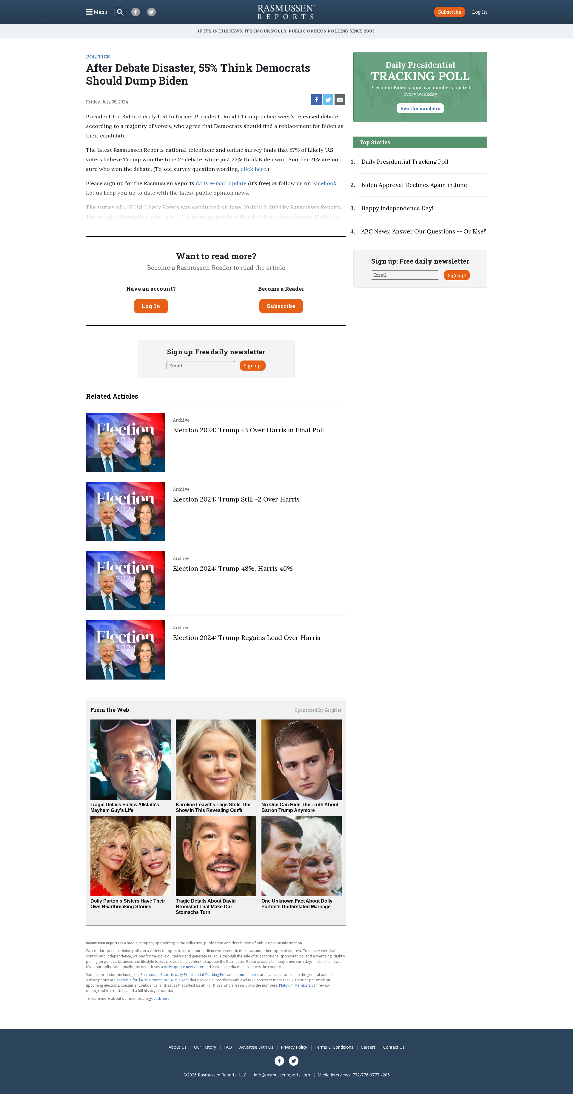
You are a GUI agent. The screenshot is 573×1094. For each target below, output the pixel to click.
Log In (479, 12)
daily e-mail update (220, 183)
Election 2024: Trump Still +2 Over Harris (236, 499)
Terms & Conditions (334, 1047)
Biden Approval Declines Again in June (414, 184)
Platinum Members (295, 985)
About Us (178, 1047)
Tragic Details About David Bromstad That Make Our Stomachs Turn (206, 906)
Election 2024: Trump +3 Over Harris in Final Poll (248, 430)
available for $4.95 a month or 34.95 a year (152, 979)
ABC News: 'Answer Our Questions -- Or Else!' (423, 231)
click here (253, 168)
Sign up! (253, 366)
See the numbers (420, 108)
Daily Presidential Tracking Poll (405, 161)
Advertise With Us (256, 1047)
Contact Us (394, 1047)
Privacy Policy (294, 1047)
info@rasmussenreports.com (282, 1075)
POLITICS (98, 56)
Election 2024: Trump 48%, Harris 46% (233, 568)
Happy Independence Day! (397, 208)
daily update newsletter (184, 966)
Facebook (323, 183)
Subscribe (281, 306)
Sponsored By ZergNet (318, 710)
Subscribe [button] (449, 12)
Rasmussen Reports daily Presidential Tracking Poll (183, 974)
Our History (205, 1047)
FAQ (228, 1047)
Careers (368, 1047)
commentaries (247, 974)
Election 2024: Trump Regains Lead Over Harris (246, 637)
